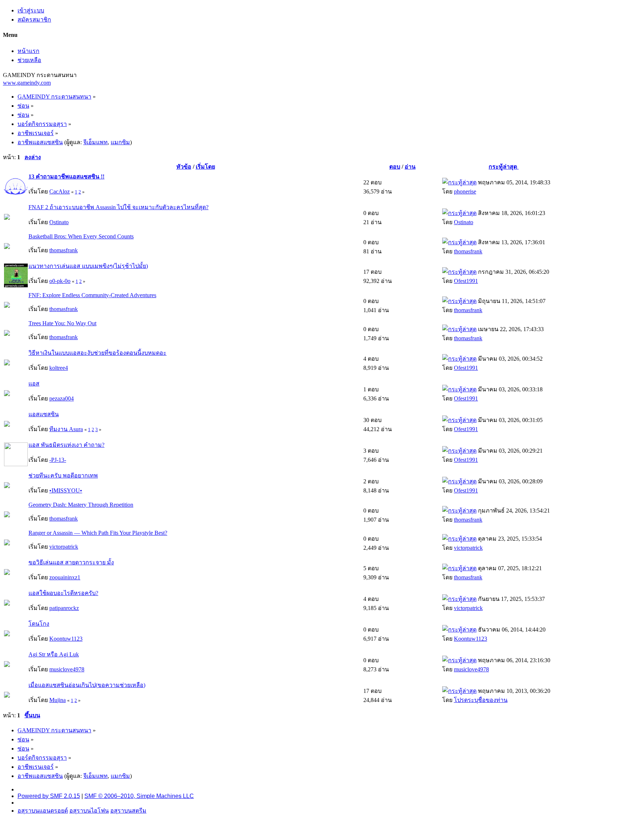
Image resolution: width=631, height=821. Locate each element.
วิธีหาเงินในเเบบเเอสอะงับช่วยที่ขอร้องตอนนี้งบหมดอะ (97, 353)
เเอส (33, 383)
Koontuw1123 (66, 639)
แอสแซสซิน (43, 414)
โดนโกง (38, 624)
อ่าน (410, 167)
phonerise (465, 191)
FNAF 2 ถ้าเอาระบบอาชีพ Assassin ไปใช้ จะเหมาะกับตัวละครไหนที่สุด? (118, 207)
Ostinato (59, 222)
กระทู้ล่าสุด (504, 167)
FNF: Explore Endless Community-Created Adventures (92, 295)
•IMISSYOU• (65, 490)
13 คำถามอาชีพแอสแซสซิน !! (66, 176)
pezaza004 (61, 398)
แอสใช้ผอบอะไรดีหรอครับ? (63, 593)
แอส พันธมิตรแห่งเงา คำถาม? (66, 445)
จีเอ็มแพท (95, 142)
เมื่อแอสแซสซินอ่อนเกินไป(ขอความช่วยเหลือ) (86, 685)
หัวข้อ (183, 167)
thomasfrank (63, 250)
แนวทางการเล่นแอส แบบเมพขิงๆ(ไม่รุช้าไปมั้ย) (88, 266)
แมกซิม (120, 142)
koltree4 (58, 368)
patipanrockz (64, 608)
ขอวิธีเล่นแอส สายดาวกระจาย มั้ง (71, 562)
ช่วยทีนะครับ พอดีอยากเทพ (63, 475)
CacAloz (59, 191)
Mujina (57, 700)
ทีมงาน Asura (66, 429)
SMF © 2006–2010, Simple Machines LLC (139, 796)
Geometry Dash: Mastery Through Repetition (80, 505)
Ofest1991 (466, 281)
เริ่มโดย (205, 167)
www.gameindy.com (27, 83)
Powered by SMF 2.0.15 (49, 796)
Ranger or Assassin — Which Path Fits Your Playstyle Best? (97, 533)
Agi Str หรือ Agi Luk (53, 654)
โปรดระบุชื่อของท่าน (481, 700)
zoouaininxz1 (64, 577)
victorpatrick (63, 547)
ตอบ (394, 167)
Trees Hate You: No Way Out (62, 323)
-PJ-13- (57, 460)
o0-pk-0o (59, 281)
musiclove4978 (66, 669)
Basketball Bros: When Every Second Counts (81, 236)
